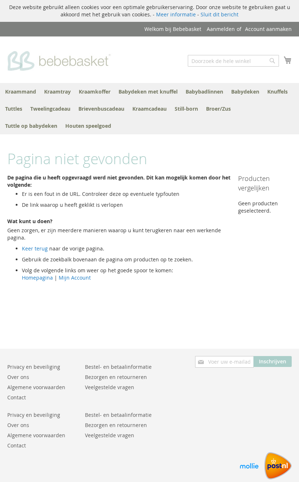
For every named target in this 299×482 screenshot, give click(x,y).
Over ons (18, 377)
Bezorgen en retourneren (116, 377)
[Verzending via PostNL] (278, 477)
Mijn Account (75, 277)
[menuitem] (20, 91)
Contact (16, 397)
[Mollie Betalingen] (249, 477)
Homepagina (37, 277)
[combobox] (233, 61)
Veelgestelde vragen (109, 387)
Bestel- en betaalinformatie (118, 366)
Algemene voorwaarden (36, 387)
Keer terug (35, 248)
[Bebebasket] (61, 59)
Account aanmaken (268, 28)
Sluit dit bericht (219, 14)
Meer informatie (176, 14)
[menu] (149, 108)
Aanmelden (221, 28)
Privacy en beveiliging (33, 366)
